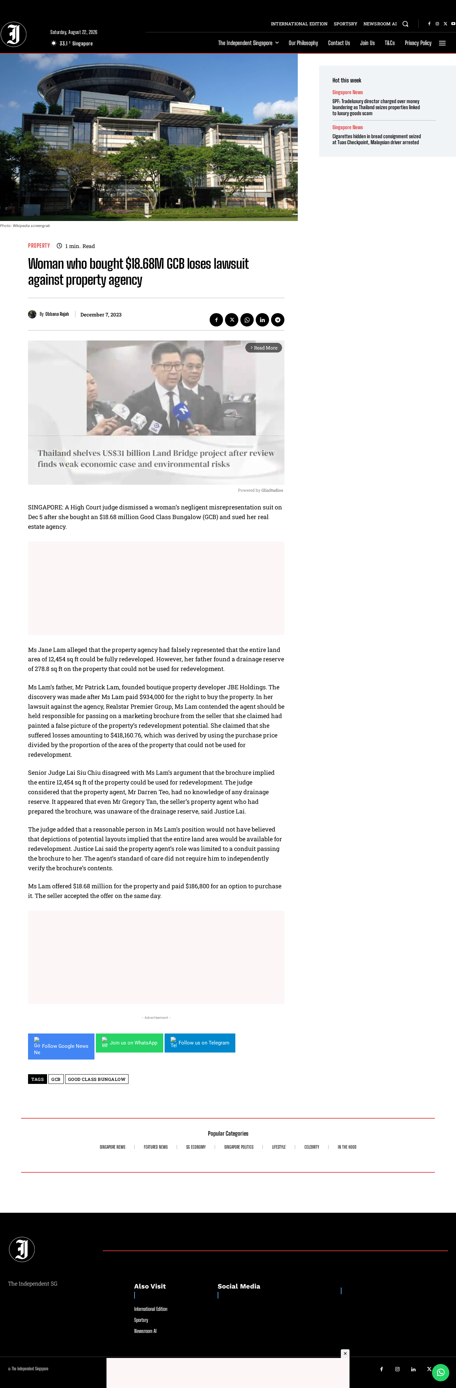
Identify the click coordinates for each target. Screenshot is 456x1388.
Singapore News (347, 92)
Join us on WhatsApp (133, 1043)
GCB (56, 1079)
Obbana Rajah (57, 314)
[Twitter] (445, 24)
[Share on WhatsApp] (440, 1372)
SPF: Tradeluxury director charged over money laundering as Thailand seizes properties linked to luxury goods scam (376, 107)
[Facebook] (429, 24)
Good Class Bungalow (97, 1079)
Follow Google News (65, 1046)
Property (39, 245)
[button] (405, 24)
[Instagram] (437, 24)
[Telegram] (277, 319)
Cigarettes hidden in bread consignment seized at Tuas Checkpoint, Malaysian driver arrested (376, 139)
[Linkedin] (262, 319)
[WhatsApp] (247, 319)
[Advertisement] (156, 588)
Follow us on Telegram (204, 1043)
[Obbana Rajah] (34, 314)
